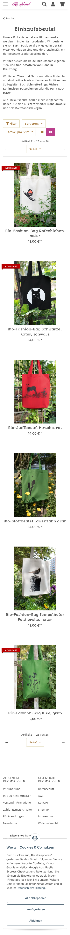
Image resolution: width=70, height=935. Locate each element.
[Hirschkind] (21, 4)
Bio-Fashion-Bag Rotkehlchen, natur (35, 233)
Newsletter (10, 823)
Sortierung (32, 123)
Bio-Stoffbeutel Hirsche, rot (35, 428)
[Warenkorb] (62, 4)
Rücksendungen (13, 816)
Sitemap (43, 809)
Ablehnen (35, 920)
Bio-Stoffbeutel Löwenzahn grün (35, 521)
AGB (41, 796)
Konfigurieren (36, 909)
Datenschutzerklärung (31, 887)
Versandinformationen (17, 802)
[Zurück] (6, 149)
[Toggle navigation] (5, 2)
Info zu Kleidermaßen (17, 796)
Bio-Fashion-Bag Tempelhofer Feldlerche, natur (35, 617)
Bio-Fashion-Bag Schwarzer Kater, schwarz (35, 331)
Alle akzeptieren (35, 898)
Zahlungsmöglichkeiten (18, 809)
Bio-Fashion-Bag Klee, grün (35, 713)
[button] (44, 4)
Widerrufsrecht (48, 823)
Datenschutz (46, 789)
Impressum (45, 816)
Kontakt (43, 802)
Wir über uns (11, 789)
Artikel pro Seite (18, 132)
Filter (13, 123)
